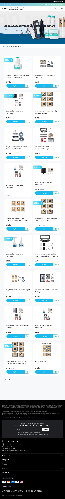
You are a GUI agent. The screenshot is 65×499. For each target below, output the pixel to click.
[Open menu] (62, 8)
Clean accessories (15, 46)
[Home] (18, 8)
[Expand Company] (62, 455)
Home (4, 46)
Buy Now (15, 86)
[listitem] (3, 478)
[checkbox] (16, 432)
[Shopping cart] (59, 8)
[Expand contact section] (62, 468)
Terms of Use (28, 432)
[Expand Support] (62, 464)
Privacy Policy (37, 432)
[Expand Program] (62, 460)
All (8, 46)
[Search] (56, 8)
